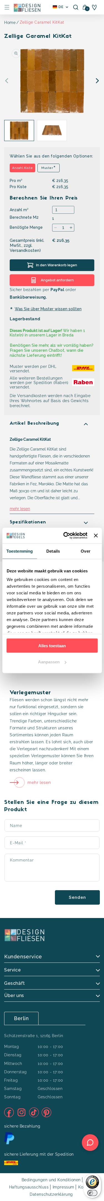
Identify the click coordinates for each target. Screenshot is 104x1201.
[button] (7, 7)
